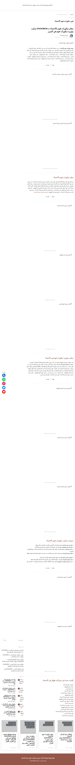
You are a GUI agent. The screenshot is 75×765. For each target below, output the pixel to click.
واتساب (47, 65)
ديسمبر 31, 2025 (11, 685)
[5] (21, 713)
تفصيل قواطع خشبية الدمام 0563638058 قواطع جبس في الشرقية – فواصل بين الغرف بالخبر (9, 738)
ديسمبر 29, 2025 (11, 715)
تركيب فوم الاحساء (52, 372)
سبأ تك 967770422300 (34, 760)
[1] (21, 681)
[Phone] (4, 375)
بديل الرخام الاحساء (67, 722)
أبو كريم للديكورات (64, 35)
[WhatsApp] (4, 379)
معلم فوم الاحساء (69, 703)
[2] (21, 690)
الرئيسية (71, 14)
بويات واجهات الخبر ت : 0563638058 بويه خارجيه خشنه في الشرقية (9, 713)
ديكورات (71, 705)
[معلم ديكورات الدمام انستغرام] (4, 383)
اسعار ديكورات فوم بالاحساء (41, 192)
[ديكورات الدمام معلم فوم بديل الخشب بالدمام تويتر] (4, 387)
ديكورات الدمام (12, 722)
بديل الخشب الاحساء (29, 722)
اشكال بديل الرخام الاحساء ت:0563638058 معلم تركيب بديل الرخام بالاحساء (65, 738)
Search (4, 640)
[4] (21, 705)
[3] (21, 698)
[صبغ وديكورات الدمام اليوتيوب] (4, 392)
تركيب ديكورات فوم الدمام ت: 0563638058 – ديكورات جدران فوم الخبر (8, 690)
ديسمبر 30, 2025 (11, 701)
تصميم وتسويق (43, 760)
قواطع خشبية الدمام (11, 724)
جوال (53, 65)
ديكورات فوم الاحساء (48, 724)
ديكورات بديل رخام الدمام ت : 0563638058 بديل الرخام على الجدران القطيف (8, 705)
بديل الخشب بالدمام (29, 724)
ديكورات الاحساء (67, 724)
